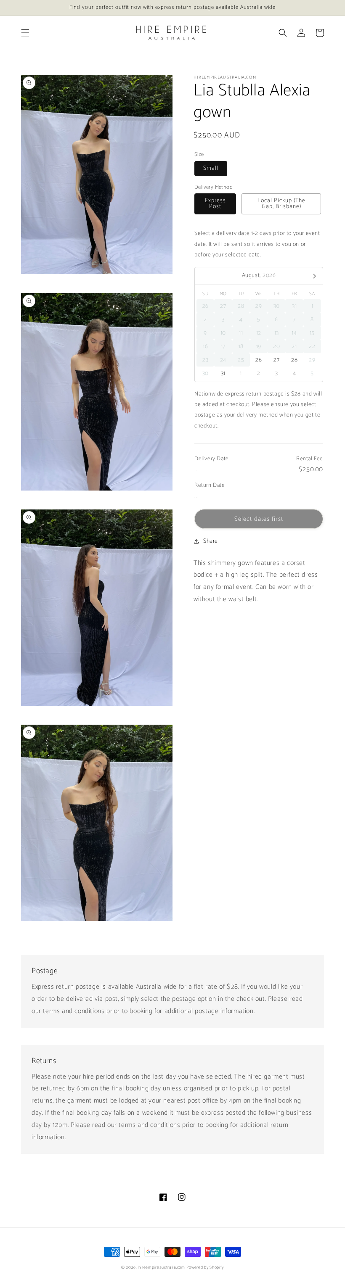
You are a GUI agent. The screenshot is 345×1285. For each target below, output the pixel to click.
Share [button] (210, 541)
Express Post (215, 203)
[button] (25, 33)
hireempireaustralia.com (161, 1267)
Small (210, 168)
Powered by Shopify (205, 1267)
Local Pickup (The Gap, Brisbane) (281, 203)
